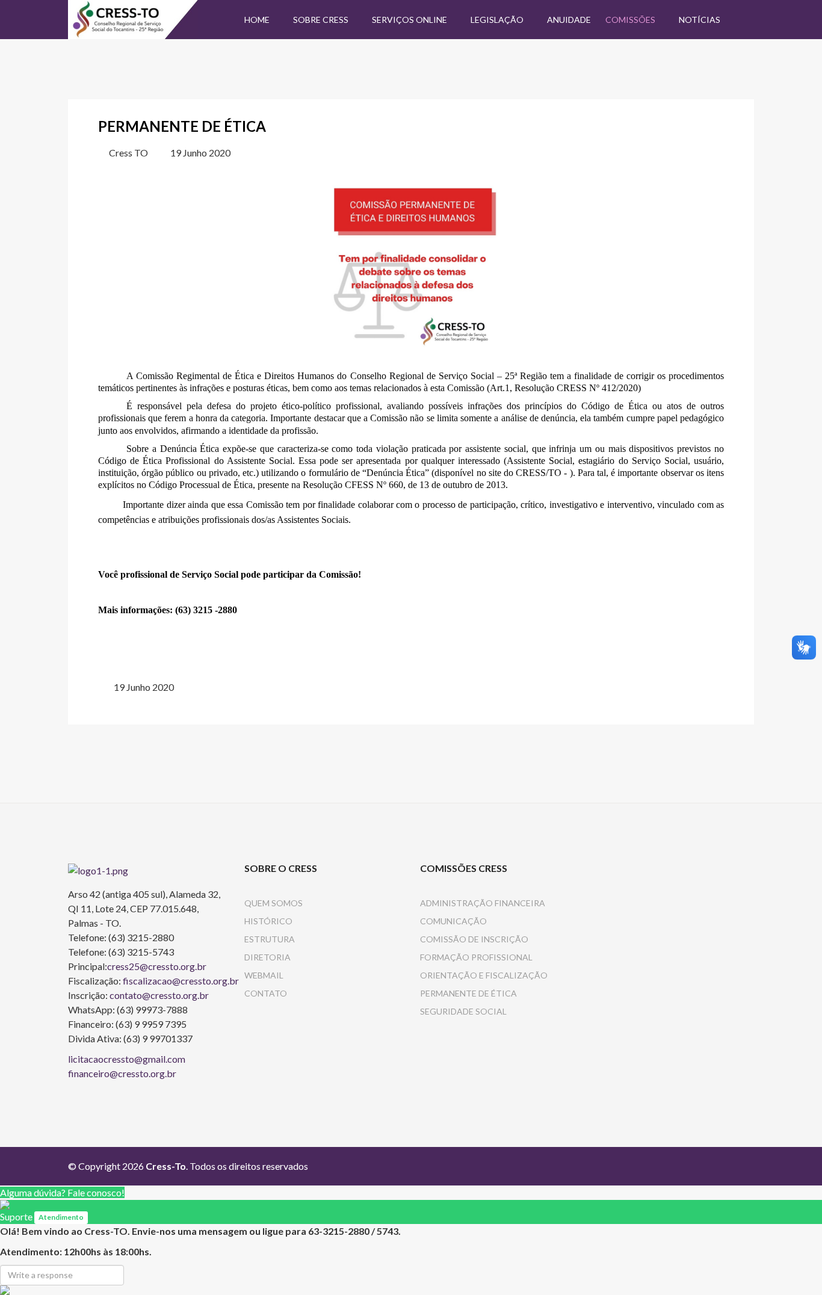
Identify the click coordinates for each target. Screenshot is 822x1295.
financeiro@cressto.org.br (122, 1073)
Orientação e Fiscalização (484, 975)
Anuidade (569, 19)
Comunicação (453, 921)
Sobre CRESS (320, 19)
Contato (265, 993)
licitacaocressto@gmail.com (126, 1059)
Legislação (497, 19)
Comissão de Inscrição (474, 939)
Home (257, 19)
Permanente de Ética (468, 993)
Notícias (699, 19)
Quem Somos (273, 903)
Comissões (630, 19)
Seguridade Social (463, 1011)
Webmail (263, 975)
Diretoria (267, 957)
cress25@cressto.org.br (156, 966)
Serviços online (409, 19)
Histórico (268, 921)
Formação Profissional (476, 957)
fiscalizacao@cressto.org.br (181, 980)
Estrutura (269, 939)
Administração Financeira (482, 903)
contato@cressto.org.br (159, 995)
